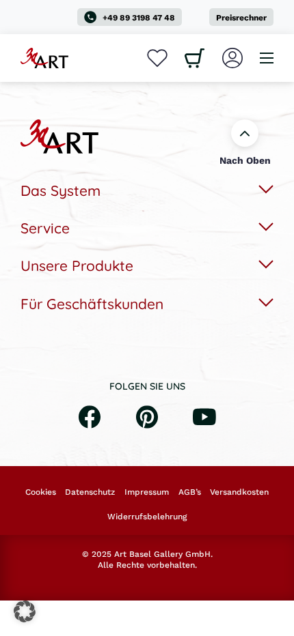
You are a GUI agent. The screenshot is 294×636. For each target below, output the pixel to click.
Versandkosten (239, 492)
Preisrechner (241, 17)
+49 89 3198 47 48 (139, 17)
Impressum (146, 492)
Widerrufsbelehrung (147, 516)
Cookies (40, 492)
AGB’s (189, 492)
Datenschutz (90, 492)
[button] (24, 611)
